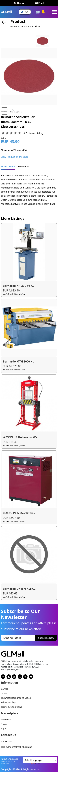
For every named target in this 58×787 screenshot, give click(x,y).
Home (13, 26)
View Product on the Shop (14, 156)
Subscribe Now (46, 637)
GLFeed (39, 3)
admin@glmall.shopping (19, 746)
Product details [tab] (8, 166)
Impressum (7, 741)
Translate (37, 764)
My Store (24, 26)
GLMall (5, 688)
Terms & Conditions (11, 706)
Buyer (4, 723)
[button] (24, 12)
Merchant (6, 719)
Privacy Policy (8, 702)
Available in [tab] (23, 166)
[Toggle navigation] (54, 12)
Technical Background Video (16, 697)
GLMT (4, 693)
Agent (4, 728)
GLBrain (19, 3)
